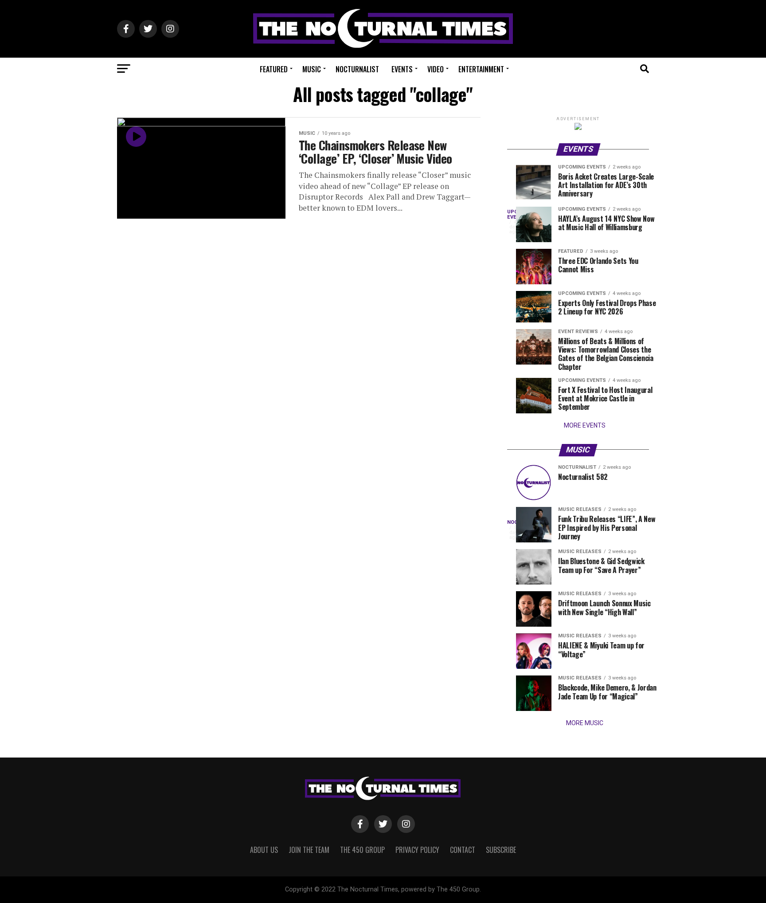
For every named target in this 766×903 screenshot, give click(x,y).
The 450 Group (362, 849)
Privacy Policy (417, 849)
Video (435, 69)
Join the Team (309, 849)
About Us (264, 849)
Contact (462, 849)
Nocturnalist (357, 69)
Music (311, 69)
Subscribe (501, 849)
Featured (274, 69)
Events (402, 69)
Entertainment (481, 69)
